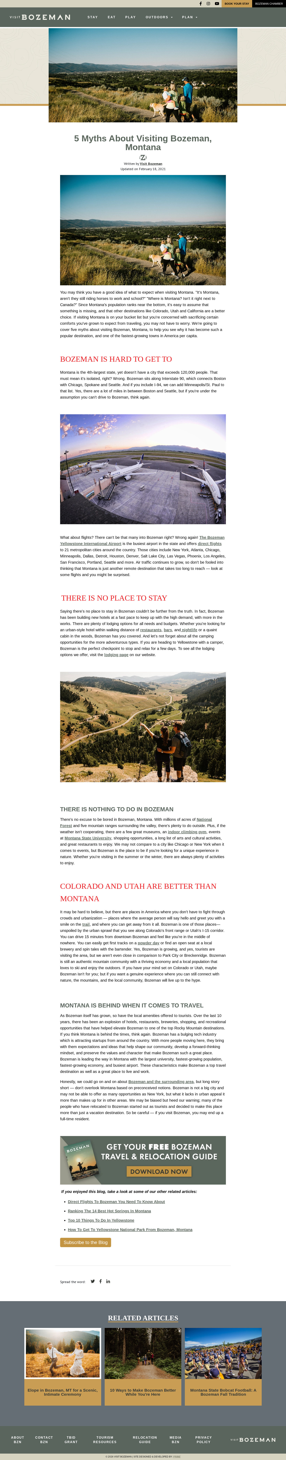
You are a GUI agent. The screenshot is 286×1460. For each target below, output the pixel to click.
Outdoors (158, 17)
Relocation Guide (145, 1440)
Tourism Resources (105, 1440)
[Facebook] (200, 4)
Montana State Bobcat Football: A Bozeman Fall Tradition (223, 1392)
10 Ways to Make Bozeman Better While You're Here (143, 1392)
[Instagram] (208, 4)
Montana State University (88, 838)
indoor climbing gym (187, 832)
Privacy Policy (203, 1440)
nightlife (189, 630)
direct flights (210, 544)
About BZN (17, 1440)
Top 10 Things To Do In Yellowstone (101, 1220)
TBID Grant (71, 1440)
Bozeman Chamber (269, 3)
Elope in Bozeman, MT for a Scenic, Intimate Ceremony (63, 1392)
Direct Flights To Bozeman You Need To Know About (116, 1202)
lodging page (116, 655)
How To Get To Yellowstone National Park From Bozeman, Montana (130, 1230)
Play (130, 17)
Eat (112, 17)
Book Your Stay (237, 3)
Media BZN (176, 1440)
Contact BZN (44, 1440)
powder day (148, 943)
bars (168, 630)
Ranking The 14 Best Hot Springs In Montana (109, 1211)
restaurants (150, 630)
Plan (188, 17)
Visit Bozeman (151, 163)
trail (86, 924)
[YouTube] (217, 4)
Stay (93, 17)
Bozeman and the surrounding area (161, 1082)
